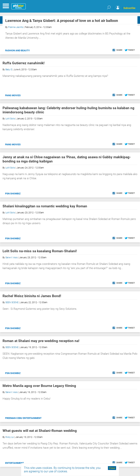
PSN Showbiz (13, 193)
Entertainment (14, 463)
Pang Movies (13, 95)
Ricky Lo (9, 437)
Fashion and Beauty (17, 50)
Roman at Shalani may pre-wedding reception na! (41, 341)
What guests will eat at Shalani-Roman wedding (40, 431)
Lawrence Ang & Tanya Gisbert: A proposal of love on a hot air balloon (61, 20)
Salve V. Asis (11, 257)
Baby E (8, 69)
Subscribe (129, 8)
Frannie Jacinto (15, 27)
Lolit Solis (10, 118)
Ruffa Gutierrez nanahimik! (23, 63)
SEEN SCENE (11, 302)
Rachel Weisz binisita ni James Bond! (32, 296)
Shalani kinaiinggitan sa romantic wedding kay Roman (45, 206)
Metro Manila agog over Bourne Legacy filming (39, 386)
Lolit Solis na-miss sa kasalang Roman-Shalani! (40, 251)
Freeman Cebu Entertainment (23, 418)
